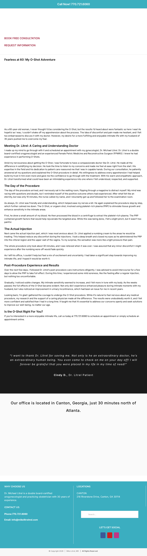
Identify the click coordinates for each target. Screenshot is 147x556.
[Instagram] (116, 535)
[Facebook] (103, 535)
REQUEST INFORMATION (20, 45)
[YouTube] (109, 535)
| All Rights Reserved (88, 551)
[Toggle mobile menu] (141, 14)
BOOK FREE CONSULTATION (22, 38)
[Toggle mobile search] (136, 14)
